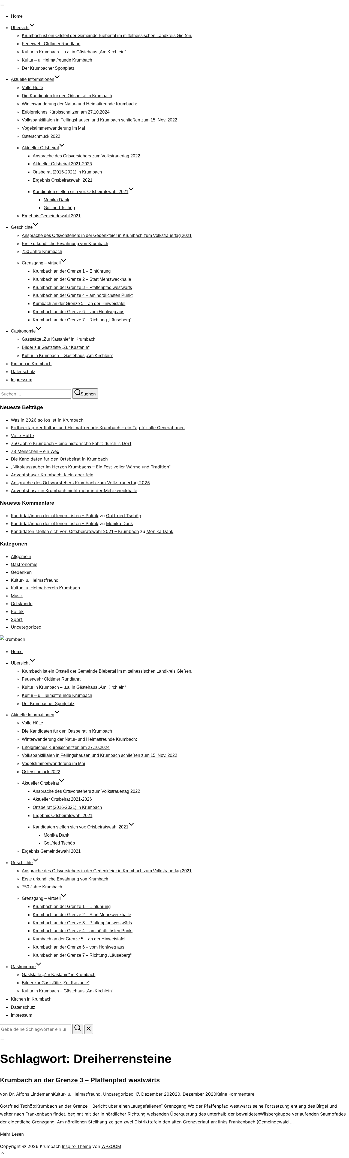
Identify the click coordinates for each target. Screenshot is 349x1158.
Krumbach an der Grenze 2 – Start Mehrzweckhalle (82, 279)
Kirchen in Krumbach (31, 363)
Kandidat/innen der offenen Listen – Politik (54, 515)
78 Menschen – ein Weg (35, 451)
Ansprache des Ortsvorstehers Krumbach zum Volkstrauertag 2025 (80, 482)
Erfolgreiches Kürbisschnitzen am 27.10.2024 (66, 112)
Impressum (21, 379)
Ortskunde (21, 603)
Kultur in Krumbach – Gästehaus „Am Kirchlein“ (67, 355)
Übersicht (20, 27)
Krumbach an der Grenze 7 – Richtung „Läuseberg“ (82, 320)
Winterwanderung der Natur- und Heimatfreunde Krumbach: (79, 104)
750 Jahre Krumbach (42, 251)
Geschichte (22, 227)
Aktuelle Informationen (32, 79)
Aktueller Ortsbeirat (40, 147)
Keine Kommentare (235, 1094)
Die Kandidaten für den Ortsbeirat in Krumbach (67, 95)
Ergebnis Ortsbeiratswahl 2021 (62, 180)
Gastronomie (23, 331)
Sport (17, 619)
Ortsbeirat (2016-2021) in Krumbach (67, 172)
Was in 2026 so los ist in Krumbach (47, 420)
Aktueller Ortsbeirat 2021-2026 (62, 163)
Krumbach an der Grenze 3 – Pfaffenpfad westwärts (82, 287)
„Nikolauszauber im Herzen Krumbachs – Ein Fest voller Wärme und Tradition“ (90, 467)
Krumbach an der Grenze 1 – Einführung (72, 271)
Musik (17, 595)
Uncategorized (26, 627)
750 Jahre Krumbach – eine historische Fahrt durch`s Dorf (71, 443)
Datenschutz (23, 371)
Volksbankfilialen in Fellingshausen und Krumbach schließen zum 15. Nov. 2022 (99, 120)
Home (17, 16)
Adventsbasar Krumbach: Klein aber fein (52, 474)
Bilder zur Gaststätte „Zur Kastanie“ (55, 347)
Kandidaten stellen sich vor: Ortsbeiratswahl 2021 (80, 191)
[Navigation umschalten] (2, 5)
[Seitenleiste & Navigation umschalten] (2, 1039)
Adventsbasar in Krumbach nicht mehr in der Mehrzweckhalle (74, 490)
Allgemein (21, 556)
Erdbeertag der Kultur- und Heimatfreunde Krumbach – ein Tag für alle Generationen (98, 427)
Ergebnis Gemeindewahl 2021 (51, 216)
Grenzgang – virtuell (41, 263)
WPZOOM (111, 1146)
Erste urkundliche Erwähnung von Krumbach (65, 243)
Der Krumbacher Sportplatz (48, 68)
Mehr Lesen (12, 1134)
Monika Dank (56, 199)
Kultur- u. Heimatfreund (35, 580)
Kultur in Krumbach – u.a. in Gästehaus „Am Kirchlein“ (74, 52)
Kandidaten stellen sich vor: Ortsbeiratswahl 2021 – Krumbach (75, 531)
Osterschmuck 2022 (41, 136)
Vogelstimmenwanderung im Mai (53, 128)
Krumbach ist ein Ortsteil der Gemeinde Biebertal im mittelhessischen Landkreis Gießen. (107, 35)
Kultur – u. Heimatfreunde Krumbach (57, 60)
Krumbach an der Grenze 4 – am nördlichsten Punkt (83, 295)
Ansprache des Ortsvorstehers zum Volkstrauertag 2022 (86, 156)
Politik (17, 611)
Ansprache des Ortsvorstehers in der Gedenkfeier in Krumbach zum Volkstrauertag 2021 (107, 235)
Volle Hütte (32, 87)
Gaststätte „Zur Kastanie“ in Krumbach (58, 339)
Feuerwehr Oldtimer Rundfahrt (51, 43)
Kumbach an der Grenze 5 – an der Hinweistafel (79, 303)
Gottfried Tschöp (59, 207)
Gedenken (21, 572)
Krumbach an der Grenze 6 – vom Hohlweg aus (78, 311)
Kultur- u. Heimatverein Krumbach (45, 587)
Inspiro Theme (76, 1146)
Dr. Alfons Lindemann (31, 1094)
